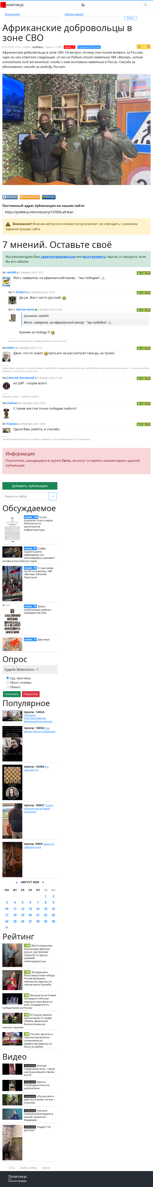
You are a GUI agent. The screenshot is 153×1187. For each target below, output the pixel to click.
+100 (143, 46)
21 (37, 915)
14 (37, 908)
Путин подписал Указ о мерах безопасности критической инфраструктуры (38, 523)
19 (22, 915)
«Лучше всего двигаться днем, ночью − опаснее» (40, 1099)
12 (22, 908)
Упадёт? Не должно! (37, 1128)
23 (53, 915)
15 (45, 908)
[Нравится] (139, 46)
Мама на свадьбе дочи (39, 845)
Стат (12, 1167)
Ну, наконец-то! (36, 768)
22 (45, 915)
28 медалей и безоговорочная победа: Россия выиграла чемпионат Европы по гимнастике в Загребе (39, 978)
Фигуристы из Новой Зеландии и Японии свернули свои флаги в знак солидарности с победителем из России (29, 1001)
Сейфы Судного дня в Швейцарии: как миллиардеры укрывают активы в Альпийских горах (28, 555)
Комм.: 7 (69, 47)
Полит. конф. (28, 1167)
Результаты (31, 694)
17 (6, 915)
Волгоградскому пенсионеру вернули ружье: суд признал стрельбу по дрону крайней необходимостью (38, 953)
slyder (11, 347)
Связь (46, 1167)
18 (15, 915)
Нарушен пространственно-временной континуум (38, 718)
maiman (12, 403)
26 (22, 921)
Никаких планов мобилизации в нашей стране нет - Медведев (38, 1115)
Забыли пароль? (74, 14)
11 (15, 908)
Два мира (43, 639)
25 (15, 921)
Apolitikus (37, 47)
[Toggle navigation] (145, 5)
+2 (144, 348)
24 (6, 921)
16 (53, 908)
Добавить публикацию (30, 486)
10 (6, 908)
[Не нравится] (148, 46)
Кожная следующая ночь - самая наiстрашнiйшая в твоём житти (39, 1070)
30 (53, 921)
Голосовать (12, 694)
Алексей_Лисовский (20, 378)
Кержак (12, 424)
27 (30, 921)
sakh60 (11, 272)
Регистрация (12, 14)
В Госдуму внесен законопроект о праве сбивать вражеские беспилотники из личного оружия (27, 1021)
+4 (144, 273)
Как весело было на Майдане (39, 729)
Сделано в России (89, 47)
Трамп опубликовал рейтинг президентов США (37, 610)
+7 (144, 293)
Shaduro (21, 292)
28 (37, 921)
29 (45, 921)
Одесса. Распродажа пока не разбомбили (36, 1085)
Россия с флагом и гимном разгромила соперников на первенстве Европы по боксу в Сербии (38, 1040)
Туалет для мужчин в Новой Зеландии (38, 808)
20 (30, 915)
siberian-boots (25, 309)
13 (30, 908)
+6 (144, 310)
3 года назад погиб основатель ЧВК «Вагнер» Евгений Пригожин (38, 572)
